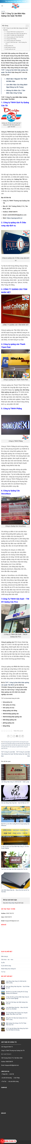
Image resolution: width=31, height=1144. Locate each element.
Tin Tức (3, 11)
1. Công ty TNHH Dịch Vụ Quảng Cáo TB (15, 31)
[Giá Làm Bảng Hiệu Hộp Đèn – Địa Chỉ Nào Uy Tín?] (15, 793)
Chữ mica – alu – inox (7, 959)
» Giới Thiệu (16, 1078)
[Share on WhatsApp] (8, 736)
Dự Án (3, 962)
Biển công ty (4, 956)
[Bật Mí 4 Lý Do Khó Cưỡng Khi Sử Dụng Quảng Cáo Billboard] (15, 814)
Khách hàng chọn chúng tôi (8, 968)
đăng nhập (11, 903)
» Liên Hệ (11, 1074)
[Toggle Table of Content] (26, 25)
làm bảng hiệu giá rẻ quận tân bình (11, 741)
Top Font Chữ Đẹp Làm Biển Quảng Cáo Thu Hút (14, 869)
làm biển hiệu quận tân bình (18, 745)
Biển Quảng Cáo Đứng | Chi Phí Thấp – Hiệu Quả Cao (16, 1023)
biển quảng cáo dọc (10, 49)
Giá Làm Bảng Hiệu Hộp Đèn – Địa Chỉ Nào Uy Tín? (15, 803)
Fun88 (21, 1142)
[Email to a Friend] (17, 736)
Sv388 (17, 1142)
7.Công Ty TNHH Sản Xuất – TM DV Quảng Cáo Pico (16, 43)
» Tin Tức (3, 1081)
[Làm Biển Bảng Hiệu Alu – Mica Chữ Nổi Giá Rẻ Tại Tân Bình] (15, 880)
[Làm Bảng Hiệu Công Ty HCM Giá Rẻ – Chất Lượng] (15, 772)
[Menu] (2, 6)
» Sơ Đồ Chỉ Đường (6, 1078)
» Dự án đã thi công (13, 1081)
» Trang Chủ (4, 1074)
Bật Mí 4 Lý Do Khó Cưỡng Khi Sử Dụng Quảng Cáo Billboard (17, 992)
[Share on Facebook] (11, 736)
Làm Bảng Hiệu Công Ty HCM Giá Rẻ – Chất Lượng (15, 782)
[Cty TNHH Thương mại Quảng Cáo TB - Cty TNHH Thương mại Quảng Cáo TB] (15, 6)
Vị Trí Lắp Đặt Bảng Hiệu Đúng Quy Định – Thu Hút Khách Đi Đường (17, 1029)
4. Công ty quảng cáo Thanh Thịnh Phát (14, 37)
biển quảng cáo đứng (10, 47)
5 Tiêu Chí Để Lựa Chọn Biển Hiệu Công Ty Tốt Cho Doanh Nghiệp (17, 997)
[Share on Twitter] (14, 736)
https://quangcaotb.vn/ (14, 218)
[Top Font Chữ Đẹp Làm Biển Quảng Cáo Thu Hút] (15, 859)
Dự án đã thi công (6, 965)
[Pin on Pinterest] (20, 736)
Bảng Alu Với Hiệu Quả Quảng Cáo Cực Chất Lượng (16, 1018)
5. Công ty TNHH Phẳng (11, 38)
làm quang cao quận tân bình (16, 746)
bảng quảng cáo (9, 45)
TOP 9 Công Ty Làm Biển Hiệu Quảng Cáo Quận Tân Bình (23, 754)
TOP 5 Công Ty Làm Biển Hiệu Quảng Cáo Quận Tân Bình (8, 754)
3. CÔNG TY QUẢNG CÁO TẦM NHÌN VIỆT (15, 35)
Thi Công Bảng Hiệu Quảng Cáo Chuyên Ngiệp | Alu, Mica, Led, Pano (17, 1013)
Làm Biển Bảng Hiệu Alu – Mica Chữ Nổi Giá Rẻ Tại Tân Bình (17, 1008)
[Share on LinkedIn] (22, 736)
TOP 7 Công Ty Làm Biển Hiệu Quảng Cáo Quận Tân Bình (15, 29)
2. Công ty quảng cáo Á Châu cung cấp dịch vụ (16, 33)
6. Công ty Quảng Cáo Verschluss (13, 40)
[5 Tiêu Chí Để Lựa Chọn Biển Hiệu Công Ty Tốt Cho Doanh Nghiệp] (15, 837)
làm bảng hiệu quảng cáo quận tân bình (14, 743)
